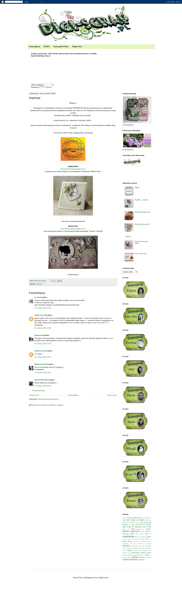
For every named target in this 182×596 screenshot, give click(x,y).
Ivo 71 (139, 537)
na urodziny (147, 543)
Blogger (105, 578)
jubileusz (144, 537)
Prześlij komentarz (38, 391)
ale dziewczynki (146, 518)
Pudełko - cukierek (141, 200)
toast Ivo (142, 555)
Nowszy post (34, 395)
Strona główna (34, 46)
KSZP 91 (148, 539)
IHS (137, 534)
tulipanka (37, 280)
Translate (48, 87)
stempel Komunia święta (130, 555)
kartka (149, 537)
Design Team (77, 46)
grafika (142, 531)
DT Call (145, 524)
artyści (128, 520)
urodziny (141, 557)
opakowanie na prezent (138, 546)
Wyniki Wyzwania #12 (142, 212)
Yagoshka (141, 559)
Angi (124, 520)
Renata (129, 550)
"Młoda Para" (95, 171)
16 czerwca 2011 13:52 (42, 328)
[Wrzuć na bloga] (54, 281)
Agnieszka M (39, 335)
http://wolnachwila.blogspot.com (73, 169)
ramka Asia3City (146, 548)
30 (123, 518)
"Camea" (92, 231)
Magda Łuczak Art (41, 364)
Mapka (137, 188)
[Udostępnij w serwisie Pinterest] (61, 281)
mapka (125, 541)
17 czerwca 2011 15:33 (42, 372)
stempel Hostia (146, 552)
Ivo (136, 537)
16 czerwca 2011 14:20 (42, 344)
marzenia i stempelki (139, 541)
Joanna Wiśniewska (42, 380)
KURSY (47, 46)
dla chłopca (131, 524)
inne (146, 534)
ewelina (148, 529)
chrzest (137, 522)
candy (132, 522)
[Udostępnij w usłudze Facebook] (58, 281)
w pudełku (148, 557)
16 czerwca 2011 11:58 (42, 308)
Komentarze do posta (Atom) (48, 399)
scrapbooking (135, 552)
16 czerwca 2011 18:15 (42, 357)
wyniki (125, 559)
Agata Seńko (137, 518)
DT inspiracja (137, 527)
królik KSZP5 (140, 539)
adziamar (129, 518)
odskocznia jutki (40, 315)
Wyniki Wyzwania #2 (142, 224)
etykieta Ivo (140, 529)
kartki (124, 539)
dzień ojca (126, 529)
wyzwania (133, 559)
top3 (147, 555)
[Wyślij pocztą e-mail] (51, 281)
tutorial (135, 557)
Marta (130, 541)
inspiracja (39, 284)
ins (150, 534)
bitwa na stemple (137, 520)
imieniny (141, 534)
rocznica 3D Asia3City (140, 550)
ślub (138, 555)
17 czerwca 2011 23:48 (42, 386)
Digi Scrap (144, 522)
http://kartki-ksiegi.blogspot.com (73, 229)
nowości (126, 546)
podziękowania (137, 548)
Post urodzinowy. (141, 254)
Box (146, 520)
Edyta (133, 529)
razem (124, 550)
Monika (139, 543)
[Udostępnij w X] (56, 281)
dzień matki (147, 527)
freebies (126, 531)
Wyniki (128, 236)
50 (125, 518)
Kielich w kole (131, 539)
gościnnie (135, 531)
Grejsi (148, 531)
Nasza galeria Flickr (60, 46)
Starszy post (112, 395)
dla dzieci (139, 524)
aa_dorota (38, 297)
